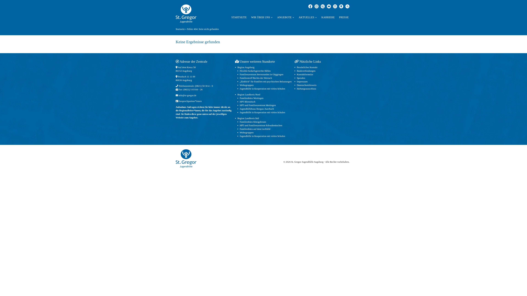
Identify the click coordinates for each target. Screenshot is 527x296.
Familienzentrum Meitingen (262, 105)
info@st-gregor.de (187, 95)
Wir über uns (260, 17)
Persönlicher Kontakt (307, 67)
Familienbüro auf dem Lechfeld (255, 129)
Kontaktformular (305, 74)
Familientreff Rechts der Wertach (256, 78)
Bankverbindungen (306, 71)
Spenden (301, 78)
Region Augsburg (245, 67)
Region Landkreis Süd (248, 118)
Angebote (284, 17)
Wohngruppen (247, 85)
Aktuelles (306, 17)
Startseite (239, 17)
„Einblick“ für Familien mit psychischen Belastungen (266, 81)
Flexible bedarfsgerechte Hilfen (255, 71)
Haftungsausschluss (306, 88)
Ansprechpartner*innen (190, 101)
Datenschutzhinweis (306, 85)
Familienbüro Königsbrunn (253, 122)
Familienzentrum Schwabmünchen (265, 125)
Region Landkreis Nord (248, 94)
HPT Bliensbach (247, 101)
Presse (344, 17)
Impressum (302, 81)
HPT (242, 105)
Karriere (328, 17)
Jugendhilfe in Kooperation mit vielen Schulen (262, 88)
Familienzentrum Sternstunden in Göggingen (261, 74)
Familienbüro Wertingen (252, 98)
